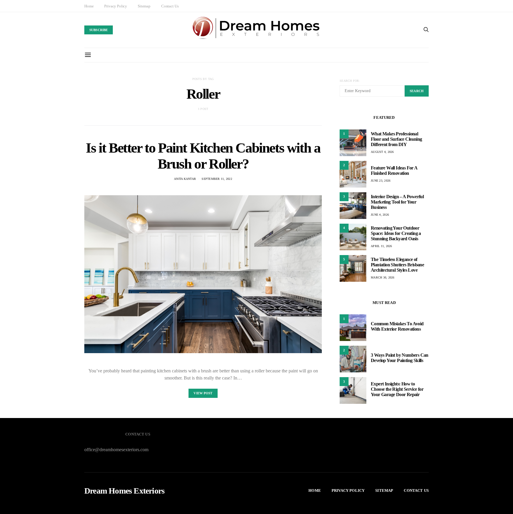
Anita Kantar (185, 178)
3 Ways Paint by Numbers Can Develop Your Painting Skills (399, 358)
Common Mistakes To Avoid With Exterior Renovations (397, 326)
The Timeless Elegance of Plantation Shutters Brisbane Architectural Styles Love (397, 265)
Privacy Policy (115, 6)
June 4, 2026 (380, 214)
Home (89, 6)
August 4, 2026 (382, 151)
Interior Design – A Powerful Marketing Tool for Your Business (397, 202)
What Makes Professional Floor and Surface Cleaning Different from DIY (396, 139)
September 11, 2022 (217, 178)
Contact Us (169, 6)
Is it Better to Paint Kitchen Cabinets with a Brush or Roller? (203, 156)
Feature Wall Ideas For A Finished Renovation (394, 170)
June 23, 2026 (380, 180)
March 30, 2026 (383, 277)
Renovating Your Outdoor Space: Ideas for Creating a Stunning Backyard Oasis (396, 233)
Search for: (350, 80)
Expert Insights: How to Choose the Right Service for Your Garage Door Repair (397, 389)
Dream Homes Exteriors (124, 491)
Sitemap (144, 6)
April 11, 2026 (381, 246)
